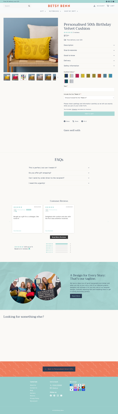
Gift (42, 11)
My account (33, 401)
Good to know (69, 55)
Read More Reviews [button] (59, 237)
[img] (18, 207)
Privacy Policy (34, 398)
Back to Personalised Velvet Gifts (60, 369)
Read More (76, 296)
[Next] (57, 77)
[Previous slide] (10, 222)
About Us (33, 385)
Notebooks (54, 11)
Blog (31, 390)
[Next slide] (108, 222)
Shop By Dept (70, 11)
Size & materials (70, 50)
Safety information (71, 66)
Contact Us (33, 388)
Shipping (74, 109)
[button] (68, 32)
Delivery (67, 61)
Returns (32, 396)
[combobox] (17, 6)
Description (68, 45)
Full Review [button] (17, 231)
